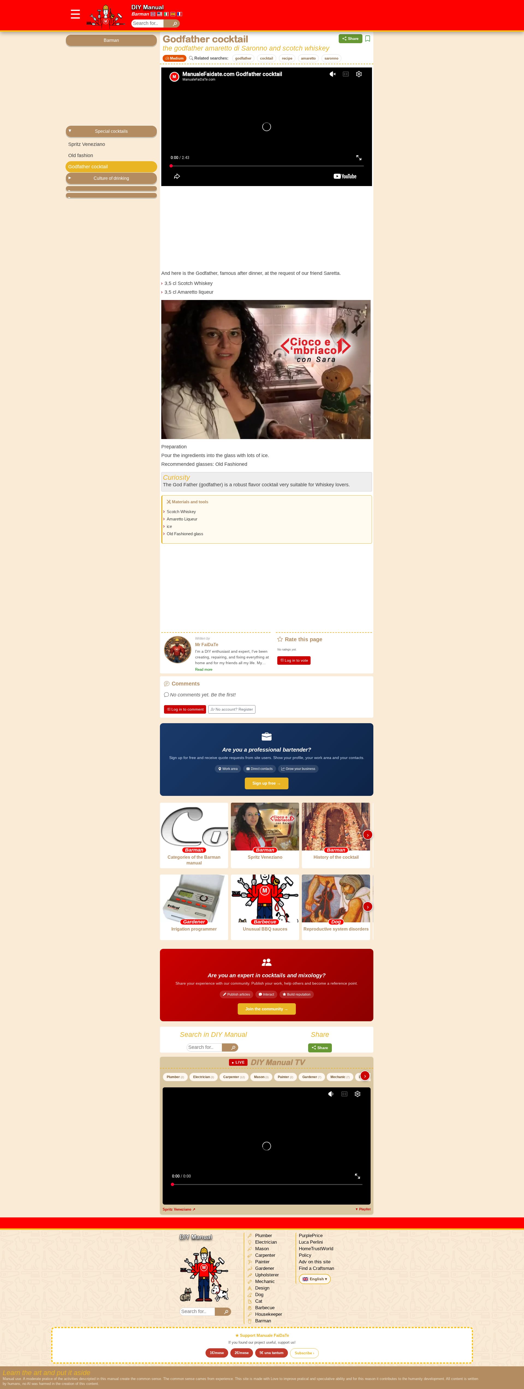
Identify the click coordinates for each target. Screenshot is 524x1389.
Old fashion (80, 155)
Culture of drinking (111, 178)
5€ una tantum (272, 1353)
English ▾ (318, 1279)
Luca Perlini (311, 1242)
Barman (140, 14)
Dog (258, 1294)
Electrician (203, 1077)
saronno (331, 58)
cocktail (266, 58)
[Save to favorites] (368, 39)
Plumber (175, 1077)
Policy (305, 1255)
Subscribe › (304, 1353)
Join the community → (266, 1009)
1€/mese (217, 1353)
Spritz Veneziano (86, 144)
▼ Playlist (363, 1209)
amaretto (308, 58)
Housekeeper (268, 1314)
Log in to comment (187, 709)
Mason (261, 1077)
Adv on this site (315, 1261)
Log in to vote (296, 660)
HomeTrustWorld (316, 1248)
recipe (287, 58)
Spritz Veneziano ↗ (179, 1209)
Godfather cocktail (88, 166)
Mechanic (340, 1077)
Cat (258, 1301)
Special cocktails (111, 131)
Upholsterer (266, 1275)
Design (261, 1288)
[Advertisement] (359, 15)
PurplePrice (311, 1235)
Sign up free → (266, 783)
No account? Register (234, 709)
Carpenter (234, 1077)
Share (353, 38)
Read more (203, 669)
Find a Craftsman (316, 1268)
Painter (285, 1077)
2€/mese (242, 1353)
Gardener (311, 1077)
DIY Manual (147, 7)
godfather (243, 58)
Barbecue (264, 1307)
